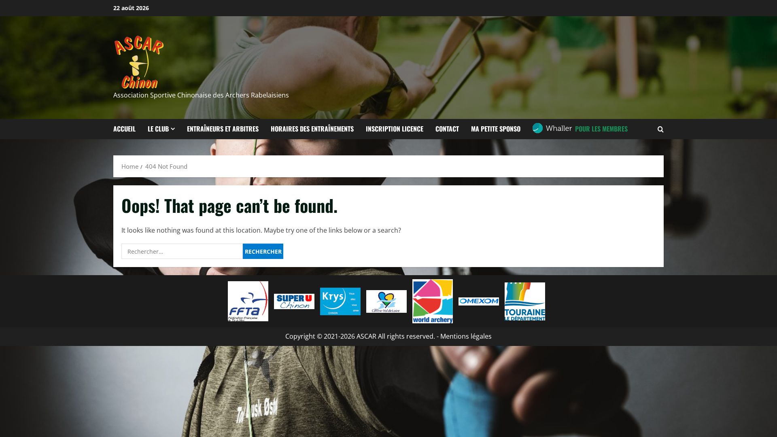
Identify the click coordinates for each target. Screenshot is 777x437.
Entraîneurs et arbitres (223, 129)
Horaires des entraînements (312, 129)
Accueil (124, 129)
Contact (447, 129)
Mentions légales (466, 336)
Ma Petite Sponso (495, 129)
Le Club (158, 129)
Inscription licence (394, 129)
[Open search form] (661, 129)
